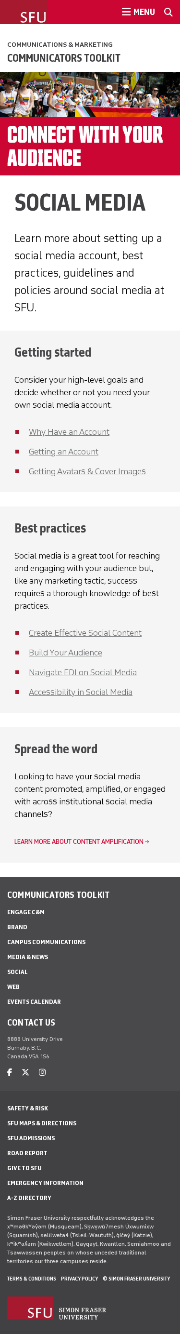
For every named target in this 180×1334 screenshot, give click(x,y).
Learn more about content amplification (79, 841)
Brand (17, 927)
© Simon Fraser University (136, 1278)
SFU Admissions (31, 1138)
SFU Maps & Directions (41, 1123)
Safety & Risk (27, 1108)
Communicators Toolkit (63, 58)
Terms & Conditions (31, 1278)
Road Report (27, 1153)
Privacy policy (79, 1278)
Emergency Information (45, 1183)
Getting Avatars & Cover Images (87, 471)
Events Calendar (34, 1002)
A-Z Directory (29, 1198)
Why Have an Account (69, 432)
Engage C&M (26, 912)
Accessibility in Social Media (80, 692)
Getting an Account (63, 451)
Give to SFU (24, 1168)
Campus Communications (46, 942)
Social (17, 972)
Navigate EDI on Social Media (83, 672)
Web (13, 987)
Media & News (27, 957)
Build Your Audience (65, 652)
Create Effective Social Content (85, 632)
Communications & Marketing (60, 44)
